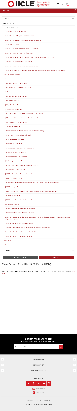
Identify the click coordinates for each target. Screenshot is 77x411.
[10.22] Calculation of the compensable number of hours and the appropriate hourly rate (32, 182)
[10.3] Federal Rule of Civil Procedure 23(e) (18, 87)
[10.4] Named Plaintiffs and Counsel (16, 96)
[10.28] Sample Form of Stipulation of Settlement (19, 213)
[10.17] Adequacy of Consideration (15, 161)
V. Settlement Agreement (13, 126)
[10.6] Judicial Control (11, 105)
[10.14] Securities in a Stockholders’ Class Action (19, 148)
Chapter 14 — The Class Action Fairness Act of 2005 (20, 232)
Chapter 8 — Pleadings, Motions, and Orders (18, 62)
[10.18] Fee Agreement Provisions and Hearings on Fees (22, 165)
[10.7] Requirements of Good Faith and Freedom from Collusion (24, 113)
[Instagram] (49, 383)
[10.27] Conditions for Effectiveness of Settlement (20, 208)
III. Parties (8, 92)
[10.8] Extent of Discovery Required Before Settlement (21, 118)
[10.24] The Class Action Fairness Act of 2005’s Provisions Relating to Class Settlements (31, 191)
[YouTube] (38, 383)
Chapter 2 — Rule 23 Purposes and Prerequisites (19, 36)
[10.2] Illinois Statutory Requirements (16, 83)
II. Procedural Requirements (14, 79)
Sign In (33, 404)
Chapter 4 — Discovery (12, 44)
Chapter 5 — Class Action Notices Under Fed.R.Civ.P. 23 (21, 49)
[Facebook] (33, 383)
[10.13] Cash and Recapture (13, 144)
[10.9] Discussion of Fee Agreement (15, 122)
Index (5, 245)
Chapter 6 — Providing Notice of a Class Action (19, 53)
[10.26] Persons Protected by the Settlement (18, 200)
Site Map (27, 404)
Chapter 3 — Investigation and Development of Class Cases (23, 40)
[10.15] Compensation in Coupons (15, 152)
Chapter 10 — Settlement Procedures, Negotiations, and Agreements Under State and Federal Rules (35, 70)
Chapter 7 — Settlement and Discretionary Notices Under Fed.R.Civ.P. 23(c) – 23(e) (29, 57)
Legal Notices (48, 404)
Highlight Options (21, 257)
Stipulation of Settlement (12, 204)
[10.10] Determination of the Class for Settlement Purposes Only (24, 131)
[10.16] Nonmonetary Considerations (16, 157)
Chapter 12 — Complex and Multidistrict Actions (19, 223)
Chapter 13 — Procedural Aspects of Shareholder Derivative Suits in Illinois (27, 227)
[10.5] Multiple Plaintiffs (12, 100)
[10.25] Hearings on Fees (12, 195)
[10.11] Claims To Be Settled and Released (18, 135)
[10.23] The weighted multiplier (14, 187)
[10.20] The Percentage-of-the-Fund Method (18, 174)
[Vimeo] (43, 383)
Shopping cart (67, 4)
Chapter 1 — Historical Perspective (15, 31)
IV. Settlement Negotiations (14, 109)
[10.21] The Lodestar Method (13, 178)
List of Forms (7, 240)
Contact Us (39, 404)
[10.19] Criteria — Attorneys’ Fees (15, 169)
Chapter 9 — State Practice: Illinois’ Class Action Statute (21, 66)
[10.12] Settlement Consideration (15, 139)
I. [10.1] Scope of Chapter (12, 74)
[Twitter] (28, 383)
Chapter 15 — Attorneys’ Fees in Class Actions (18, 236)
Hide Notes (56, 257)
